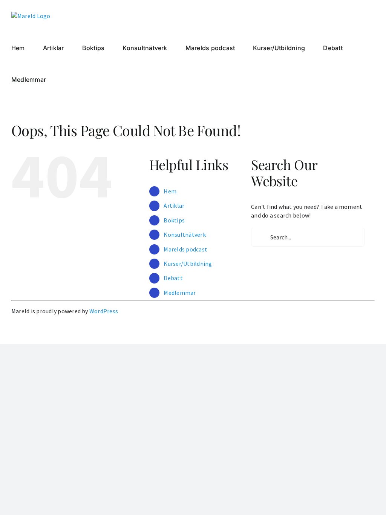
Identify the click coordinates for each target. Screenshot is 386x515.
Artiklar (174, 205)
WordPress (103, 311)
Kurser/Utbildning (188, 263)
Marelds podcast (185, 249)
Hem (170, 191)
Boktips (174, 220)
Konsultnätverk (184, 234)
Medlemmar (180, 292)
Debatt (173, 278)
